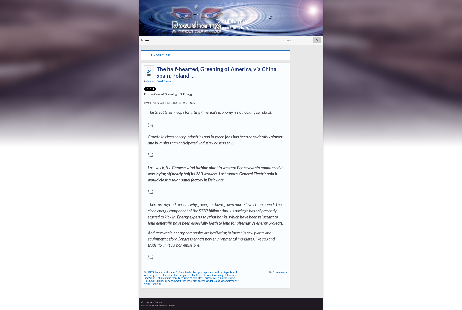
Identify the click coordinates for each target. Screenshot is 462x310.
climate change (191, 272)
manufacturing (180, 277)
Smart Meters (182, 280)
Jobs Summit (163, 277)
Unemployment (230, 280)
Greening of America (224, 275)
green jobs (189, 275)
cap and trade (167, 272)
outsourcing (212, 277)
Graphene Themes (166, 305)
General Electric (172, 275)
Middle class (197, 277)
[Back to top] (453, 301)
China (179, 272)
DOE (159, 275)
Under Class (213, 280)
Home (145, 40)
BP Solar (153, 272)
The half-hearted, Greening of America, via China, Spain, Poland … (217, 72)
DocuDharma (231, 21)
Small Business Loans (161, 280)
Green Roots (203, 275)
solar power (198, 280)
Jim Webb (149, 277)
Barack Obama (164, 81)
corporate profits (211, 272)
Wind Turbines (152, 283)
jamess (150, 81)
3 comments (280, 272)
